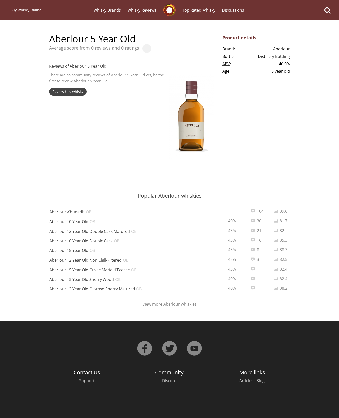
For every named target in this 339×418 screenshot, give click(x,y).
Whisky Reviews (141, 10)
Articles (246, 380)
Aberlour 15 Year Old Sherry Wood (85, 279)
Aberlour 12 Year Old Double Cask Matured (92, 231)
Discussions (233, 10)
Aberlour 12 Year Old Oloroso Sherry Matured (95, 289)
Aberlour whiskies (180, 304)
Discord (169, 380)
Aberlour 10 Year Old (72, 221)
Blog (260, 380)
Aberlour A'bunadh (70, 212)
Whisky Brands (107, 10)
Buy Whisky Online (25, 10)
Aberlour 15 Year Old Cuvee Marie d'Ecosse (92, 270)
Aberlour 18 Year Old (72, 250)
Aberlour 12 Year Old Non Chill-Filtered (88, 260)
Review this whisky (67, 91)
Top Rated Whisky (199, 10)
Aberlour (281, 49)
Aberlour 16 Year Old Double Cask (84, 241)
